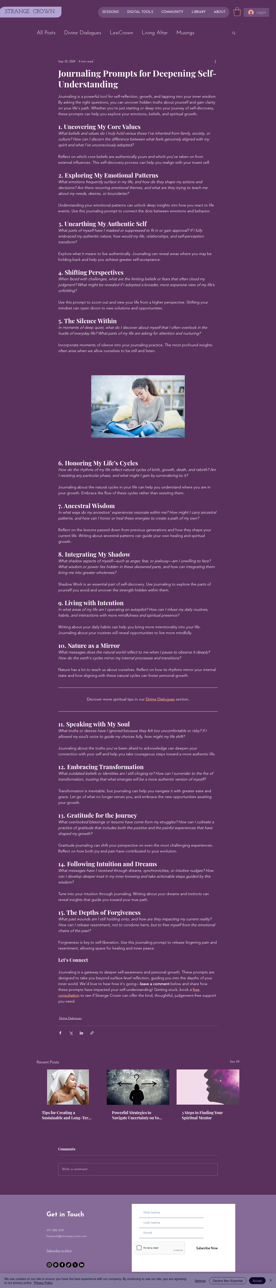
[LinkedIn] (81, 1265)
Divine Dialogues (82, 33)
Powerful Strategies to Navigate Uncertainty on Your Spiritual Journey (137, 1115)
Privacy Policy (43, 1282)
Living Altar (155, 33)
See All (234, 1061)
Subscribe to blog (59, 1250)
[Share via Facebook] (60, 1033)
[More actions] (215, 61)
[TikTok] (68, 1265)
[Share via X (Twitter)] (71, 1033)
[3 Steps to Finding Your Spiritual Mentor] (208, 1087)
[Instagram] (49, 1265)
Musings (185, 33)
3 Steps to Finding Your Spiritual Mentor (202, 1115)
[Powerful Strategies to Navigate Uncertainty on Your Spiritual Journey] (138, 1087)
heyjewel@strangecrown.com (67, 1236)
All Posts (46, 33)
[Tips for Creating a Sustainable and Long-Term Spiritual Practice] (68, 1087)
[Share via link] (92, 1033)
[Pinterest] (55, 1265)
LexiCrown (121, 33)
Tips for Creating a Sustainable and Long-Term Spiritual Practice (67, 1115)
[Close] (270, 1281)
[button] (237, 11)
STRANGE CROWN (30, 11)
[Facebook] (62, 1265)
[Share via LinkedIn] (81, 1033)
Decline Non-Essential (228, 1281)
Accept (257, 1281)
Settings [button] (200, 1281)
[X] (75, 1265)
